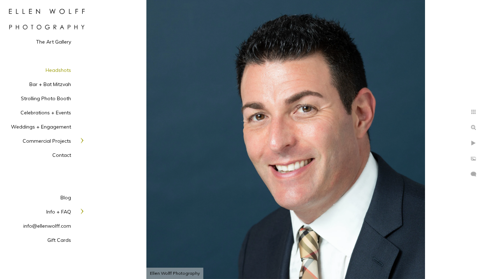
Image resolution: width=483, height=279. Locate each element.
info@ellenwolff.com (47, 226)
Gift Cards (59, 240)
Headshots (58, 70)
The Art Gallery (53, 42)
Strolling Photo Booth (46, 98)
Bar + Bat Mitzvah (50, 84)
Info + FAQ (58, 212)
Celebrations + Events (46, 112)
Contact (61, 155)
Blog (65, 197)
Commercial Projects (47, 141)
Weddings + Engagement (41, 127)
